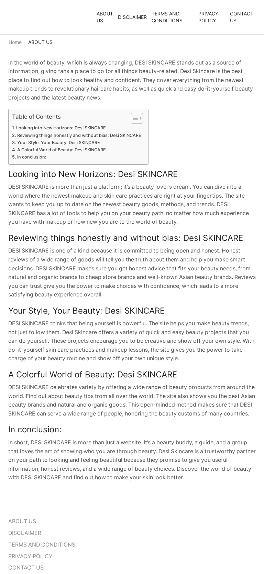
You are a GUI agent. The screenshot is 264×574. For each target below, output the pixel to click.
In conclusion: (31, 157)
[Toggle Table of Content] (133, 118)
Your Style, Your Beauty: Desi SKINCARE (58, 142)
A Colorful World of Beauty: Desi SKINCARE (61, 149)
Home (15, 42)
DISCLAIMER (132, 17)
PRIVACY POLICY (208, 17)
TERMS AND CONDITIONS (167, 17)
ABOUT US (105, 17)
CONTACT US (241, 17)
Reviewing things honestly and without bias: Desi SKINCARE (79, 135)
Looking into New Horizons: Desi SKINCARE (61, 127)
